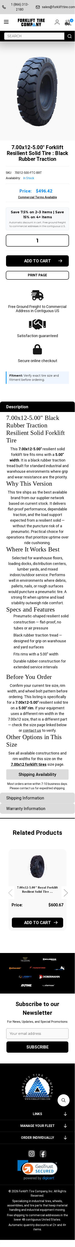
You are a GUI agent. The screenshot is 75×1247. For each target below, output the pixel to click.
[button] (37, 1170)
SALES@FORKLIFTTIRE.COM (57, 7)
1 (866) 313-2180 (20, 6)
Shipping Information (25, 797)
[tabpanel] (37, 895)
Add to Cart (37, 922)
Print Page (37, 275)
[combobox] (34, 36)
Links (37, 1114)
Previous (10, 892)
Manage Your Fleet (37, 1126)
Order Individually (37, 1138)
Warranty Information (25, 808)
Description (17, 406)
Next (65, 892)
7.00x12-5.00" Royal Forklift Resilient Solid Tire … (37, 889)
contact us (32, 730)
